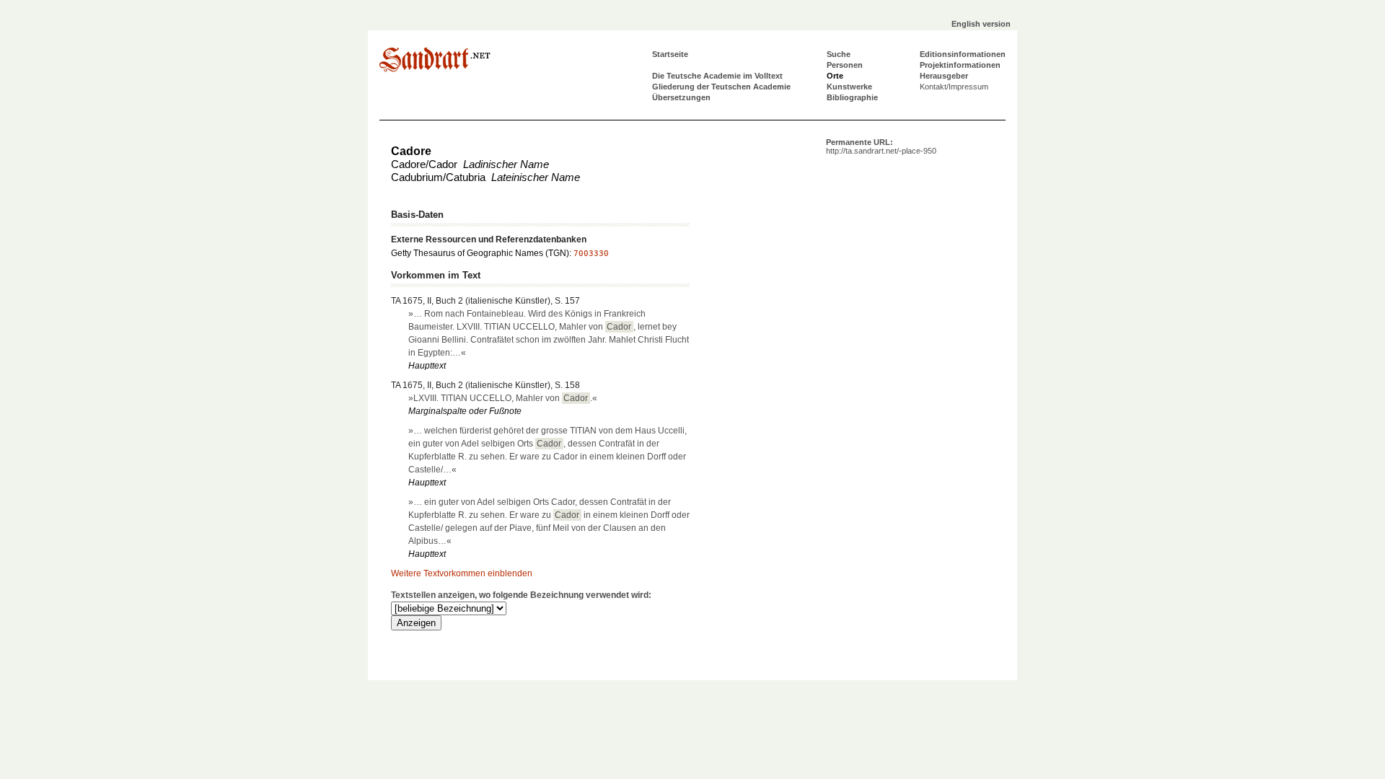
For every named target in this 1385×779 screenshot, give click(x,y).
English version (981, 23)
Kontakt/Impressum (954, 86)
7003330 (591, 253)
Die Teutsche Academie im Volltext (717, 75)
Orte (835, 75)
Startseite (670, 54)
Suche (838, 54)
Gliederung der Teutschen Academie (721, 86)
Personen (845, 65)
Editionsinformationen (963, 54)
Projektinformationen (960, 65)
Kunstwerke (849, 86)
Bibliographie (852, 97)
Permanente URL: (881, 146)
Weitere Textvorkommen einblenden (461, 573)
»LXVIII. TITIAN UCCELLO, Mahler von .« (502, 398)
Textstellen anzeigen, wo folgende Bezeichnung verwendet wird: (521, 595)
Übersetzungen (681, 97)
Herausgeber (944, 75)
